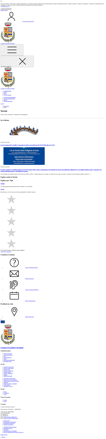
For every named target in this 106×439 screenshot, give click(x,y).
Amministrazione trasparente (9, 427)
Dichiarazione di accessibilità (10, 431)
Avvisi (4, 394)
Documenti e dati (7, 361)
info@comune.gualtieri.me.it (10, 417)
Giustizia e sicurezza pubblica (10, 379)
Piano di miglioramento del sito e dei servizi (13, 432)
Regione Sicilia (4, 10)
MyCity (3, 437)
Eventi (4, 401)
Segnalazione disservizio (9, 423)
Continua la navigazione (6, 9)
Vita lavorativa (6, 369)
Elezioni (5, 100)
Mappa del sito (4, 434)
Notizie (5, 391)
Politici (5, 358)
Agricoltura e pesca (7, 386)
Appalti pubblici (7, 372)
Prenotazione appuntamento (9, 422)
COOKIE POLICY (5, 6)
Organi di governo (7, 353)
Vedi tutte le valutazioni (6, 251)
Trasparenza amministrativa (9, 97)
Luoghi (5, 400)
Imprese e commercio (8, 370)
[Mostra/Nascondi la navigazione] (12, 50)
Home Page (6, 106)
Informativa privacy (7, 428)
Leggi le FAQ (6, 420)
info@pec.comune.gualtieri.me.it (10, 418)
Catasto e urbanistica (8, 373)
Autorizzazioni (6, 385)
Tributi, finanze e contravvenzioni (11, 381)
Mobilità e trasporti (7, 376)
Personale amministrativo (9, 360)
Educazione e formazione (9, 378)
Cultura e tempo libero (8, 368)
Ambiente (5, 382)
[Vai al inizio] (1, 319)
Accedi (2, 103)
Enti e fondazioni (7, 357)
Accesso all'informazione (9, 98)
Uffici (4, 356)
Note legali (5, 429)
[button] (7, 91)
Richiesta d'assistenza (8, 424)
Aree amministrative (8, 355)
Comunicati (6, 393)
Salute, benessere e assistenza (10, 383)
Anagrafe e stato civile (8, 367)
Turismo (5, 374)
